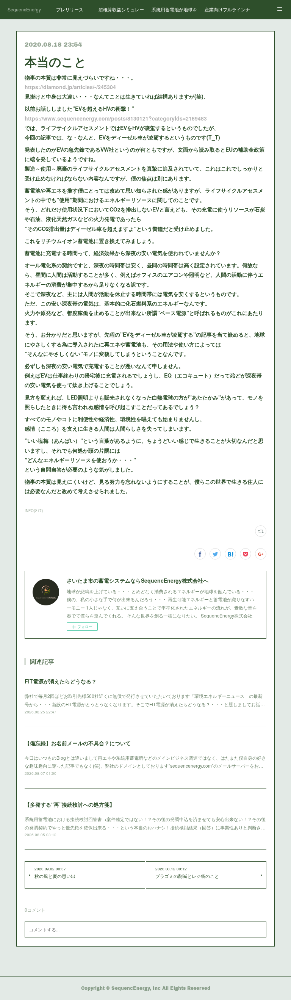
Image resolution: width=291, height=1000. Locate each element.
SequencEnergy (24, 9)
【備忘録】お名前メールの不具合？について (78, 743)
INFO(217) (34, 510)
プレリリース (69, 9)
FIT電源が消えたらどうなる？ (61, 681)
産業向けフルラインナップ (227, 9)
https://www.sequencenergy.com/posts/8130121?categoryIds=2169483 (116, 118)
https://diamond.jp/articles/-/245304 (70, 87)
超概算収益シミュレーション (121, 9)
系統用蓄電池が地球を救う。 (174, 9)
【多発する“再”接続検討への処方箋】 (70, 804)
